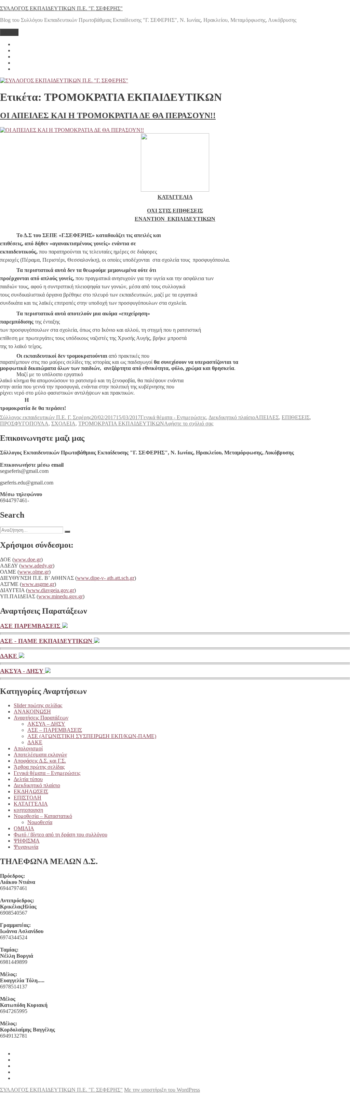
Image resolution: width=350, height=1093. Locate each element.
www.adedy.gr (37, 566)
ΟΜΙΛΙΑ (24, 828)
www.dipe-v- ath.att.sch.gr (105, 578)
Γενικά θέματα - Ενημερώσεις (173, 417)
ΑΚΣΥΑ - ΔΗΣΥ (22, 671)
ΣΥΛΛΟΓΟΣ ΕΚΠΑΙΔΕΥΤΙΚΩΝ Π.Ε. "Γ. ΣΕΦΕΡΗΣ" (61, 8)
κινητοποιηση (28, 810)
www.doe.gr (27, 559)
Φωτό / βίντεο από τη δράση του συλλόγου (60, 834)
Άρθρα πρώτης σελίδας (39, 767)
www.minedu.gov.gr (60, 596)
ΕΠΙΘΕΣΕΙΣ (296, 417)
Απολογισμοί (28, 748)
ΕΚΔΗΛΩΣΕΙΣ (31, 791)
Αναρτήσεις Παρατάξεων (41, 718)
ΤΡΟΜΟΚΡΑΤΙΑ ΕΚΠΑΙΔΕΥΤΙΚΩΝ (121, 423)
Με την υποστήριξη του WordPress (162, 1090)
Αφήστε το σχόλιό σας (188, 423)
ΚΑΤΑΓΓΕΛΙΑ (31, 804)
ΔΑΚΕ (9, 656)
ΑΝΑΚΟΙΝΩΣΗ (32, 711)
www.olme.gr (34, 572)
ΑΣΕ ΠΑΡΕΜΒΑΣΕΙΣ (31, 626)
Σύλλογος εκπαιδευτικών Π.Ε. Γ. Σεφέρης (45, 417)
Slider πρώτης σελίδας (38, 705)
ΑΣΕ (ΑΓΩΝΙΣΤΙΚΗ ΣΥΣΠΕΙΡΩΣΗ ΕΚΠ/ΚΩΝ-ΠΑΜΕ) (91, 736)
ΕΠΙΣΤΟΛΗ (27, 798)
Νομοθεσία (39, 822)
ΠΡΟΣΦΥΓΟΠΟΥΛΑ (24, 423)
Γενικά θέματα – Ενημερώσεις (47, 773)
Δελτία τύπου (28, 779)
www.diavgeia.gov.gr (51, 590)
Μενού (9, 32)
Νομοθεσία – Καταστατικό (43, 816)
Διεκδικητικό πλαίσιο (231, 417)
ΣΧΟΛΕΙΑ (63, 423)
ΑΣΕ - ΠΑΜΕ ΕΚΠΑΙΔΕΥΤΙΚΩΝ (47, 641)
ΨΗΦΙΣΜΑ (27, 841)
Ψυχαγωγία (26, 847)
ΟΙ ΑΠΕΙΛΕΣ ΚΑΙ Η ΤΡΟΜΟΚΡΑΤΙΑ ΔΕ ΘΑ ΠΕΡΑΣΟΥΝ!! (108, 115)
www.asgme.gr (38, 584)
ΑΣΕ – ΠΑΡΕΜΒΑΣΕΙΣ (54, 730)
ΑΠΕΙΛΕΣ (267, 417)
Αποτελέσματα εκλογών (40, 754)
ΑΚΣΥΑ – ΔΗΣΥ (46, 724)
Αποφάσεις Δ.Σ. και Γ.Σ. (40, 761)
